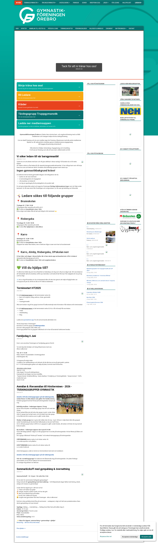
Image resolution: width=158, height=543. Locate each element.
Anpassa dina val (105, 536)
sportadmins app (28, 320)
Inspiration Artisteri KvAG (93, 292)
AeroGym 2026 (91, 297)
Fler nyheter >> (21, 528)
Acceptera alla (146, 537)
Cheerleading (64, 3)
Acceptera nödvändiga (130, 537)
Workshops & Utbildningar (94, 232)
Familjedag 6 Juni (26, 336)
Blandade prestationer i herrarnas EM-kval (98, 275)
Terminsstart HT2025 (29, 288)
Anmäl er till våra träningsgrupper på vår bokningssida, (35, 397)
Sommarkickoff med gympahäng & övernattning (43, 469)
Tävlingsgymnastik (48, 3)
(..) (87, 227)
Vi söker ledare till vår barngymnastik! (38, 156)
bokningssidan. (40, 325)
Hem (19, 3)
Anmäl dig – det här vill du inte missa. (28, 522)
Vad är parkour (91, 238)
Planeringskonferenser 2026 (95, 302)
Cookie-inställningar (22, 537)
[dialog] (127, 531)
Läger (105, 3)
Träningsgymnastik (30, 3)
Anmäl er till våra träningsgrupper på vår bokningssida (35, 455)
